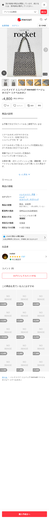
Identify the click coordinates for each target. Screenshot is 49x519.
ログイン (15, 25)
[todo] (45, 19)
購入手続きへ (24, 514)
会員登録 (5, 25)
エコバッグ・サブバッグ (29, 199)
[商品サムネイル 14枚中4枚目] (29, 82)
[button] (41, 19)
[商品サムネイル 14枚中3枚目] (21, 82)
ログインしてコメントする (24, 275)
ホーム (4, 377)
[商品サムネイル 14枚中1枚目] (5, 82)
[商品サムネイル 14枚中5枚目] (37, 82)
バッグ (22, 197)
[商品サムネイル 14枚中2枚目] (13, 82)
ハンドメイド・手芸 (27, 194)
